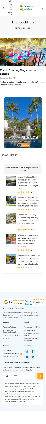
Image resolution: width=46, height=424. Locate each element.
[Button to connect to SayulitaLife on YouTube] (27, 357)
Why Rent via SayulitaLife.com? (9, 331)
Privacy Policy (29, 330)
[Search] (42, 8)
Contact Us (7, 350)
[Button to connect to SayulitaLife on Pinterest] (32, 357)
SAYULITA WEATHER (9, 155)
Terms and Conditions (32, 327)
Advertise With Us (9, 327)
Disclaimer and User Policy (31, 334)
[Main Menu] (3, 8)
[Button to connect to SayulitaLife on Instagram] (27, 351)
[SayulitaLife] (26, 7)
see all (23, 171)
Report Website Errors (11, 354)
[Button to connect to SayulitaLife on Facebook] (32, 351)
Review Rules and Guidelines (30, 339)
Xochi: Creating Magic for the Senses (18, 72)
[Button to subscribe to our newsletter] (40, 376)
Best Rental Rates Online (12, 335)
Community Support (10, 357)
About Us (6, 338)
